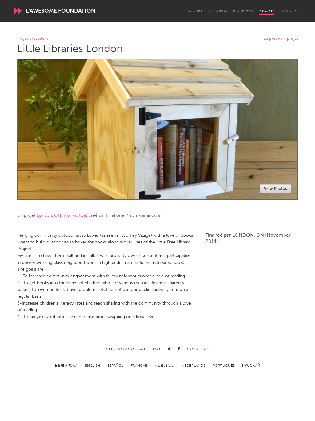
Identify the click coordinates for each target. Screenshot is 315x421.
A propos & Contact (126, 349)
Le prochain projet (281, 39)
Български (66, 365)
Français (139, 365)
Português (224, 365)
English (92, 365)
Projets (266, 11)
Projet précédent (32, 39)
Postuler (290, 11)
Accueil (195, 11)
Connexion (198, 349)
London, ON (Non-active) (62, 215)
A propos (218, 11)
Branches (243, 11)
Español (115, 365)
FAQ (156, 349)
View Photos (275, 188)
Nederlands (193, 365)
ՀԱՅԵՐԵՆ (164, 365)
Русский (251, 365)
